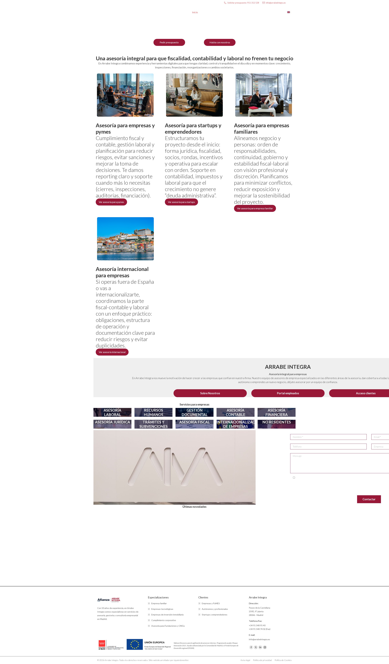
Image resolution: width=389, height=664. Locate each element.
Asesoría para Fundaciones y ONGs (168, 626)
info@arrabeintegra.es (276, 3)
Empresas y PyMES (211, 603)
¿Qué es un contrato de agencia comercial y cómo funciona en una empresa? (191, 550)
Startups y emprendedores (214, 614)
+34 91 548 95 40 (257, 625)
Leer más (104, 575)
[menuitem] (290, 12)
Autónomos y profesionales (215, 609)
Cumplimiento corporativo (163, 620)
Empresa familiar (159, 603)
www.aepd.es (363, 491)
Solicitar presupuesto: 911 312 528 (243, 3)
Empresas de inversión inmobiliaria (167, 614)
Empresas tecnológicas (162, 609)
